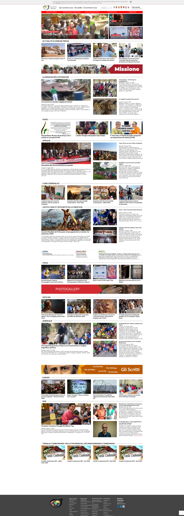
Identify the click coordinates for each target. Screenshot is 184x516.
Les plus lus (105, 512)
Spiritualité (71, 514)
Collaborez (105, 502)
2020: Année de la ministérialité (95, 507)
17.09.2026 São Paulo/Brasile (49, 254)
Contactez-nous (106, 500)
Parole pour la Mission (85, 513)
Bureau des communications (97, 509)
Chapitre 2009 (94, 513)
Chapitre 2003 (94, 511)
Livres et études (84, 510)
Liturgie (70, 513)
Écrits (70, 506)
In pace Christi (106, 505)
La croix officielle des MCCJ (86, 508)
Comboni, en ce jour (107, 503)
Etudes (70, 509)
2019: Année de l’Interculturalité (95, 505)
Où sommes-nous (90, 8)
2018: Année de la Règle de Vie (97, 502)
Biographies (71, 504)
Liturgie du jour (106, 508)
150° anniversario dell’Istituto (72, 500)
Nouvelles (78, 8)
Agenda (104, 507)
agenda (45, 251)
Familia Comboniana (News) (86, 505)
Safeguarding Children (96, 500)
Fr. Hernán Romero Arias (82, 254)
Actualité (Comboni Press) (86, 501)
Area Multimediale (72, 502)
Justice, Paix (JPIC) (84, 506)
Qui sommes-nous (66, 8)
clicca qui (58, 3)
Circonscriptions (84, 503)
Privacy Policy (106, 514)
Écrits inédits (71, 508)
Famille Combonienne (73, 511)
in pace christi (81, 251)
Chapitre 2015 (94, 515)
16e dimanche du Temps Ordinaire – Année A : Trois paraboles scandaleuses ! (118, 254)
